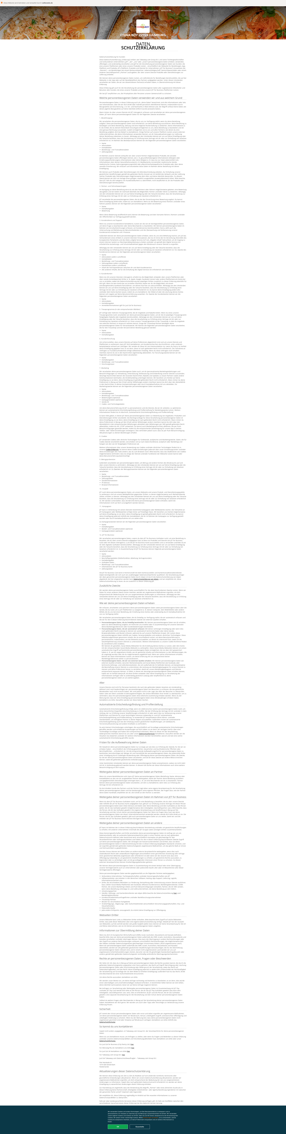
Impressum (166, 10)
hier (175, 893)
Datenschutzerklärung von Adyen (146, 579)
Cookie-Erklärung (112, 449)
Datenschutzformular (147, 734)
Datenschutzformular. (107, 1041)
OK (118, 1127)
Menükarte (123, 10)
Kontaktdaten (151, 10)
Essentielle (140, 1127)
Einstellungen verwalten (150, 1117)
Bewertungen (136, 10)
